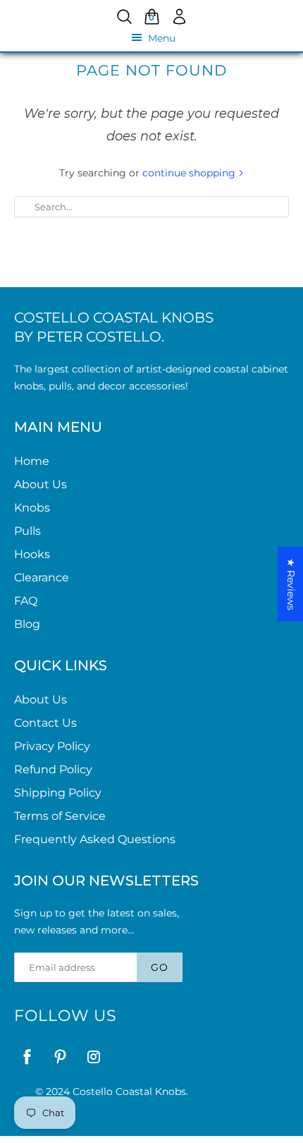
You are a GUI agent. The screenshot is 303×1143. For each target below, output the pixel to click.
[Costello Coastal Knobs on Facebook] (27, 1057)
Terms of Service (60, 816)
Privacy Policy (52, 746)
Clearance (41, 577)
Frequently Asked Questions (94, 839)
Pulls (27, 531)
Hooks (32, 554)
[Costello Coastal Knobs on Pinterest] (60, 1057)
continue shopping (190, 173)
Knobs (32, 507)
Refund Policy (53, 769)
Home (31, 461)
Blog (27, 624)
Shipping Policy (57, 792)
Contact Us (45, 723)
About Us (40, 484)
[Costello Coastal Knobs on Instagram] (93, 1057)
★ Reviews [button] (291, 584)
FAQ (25, 600)
